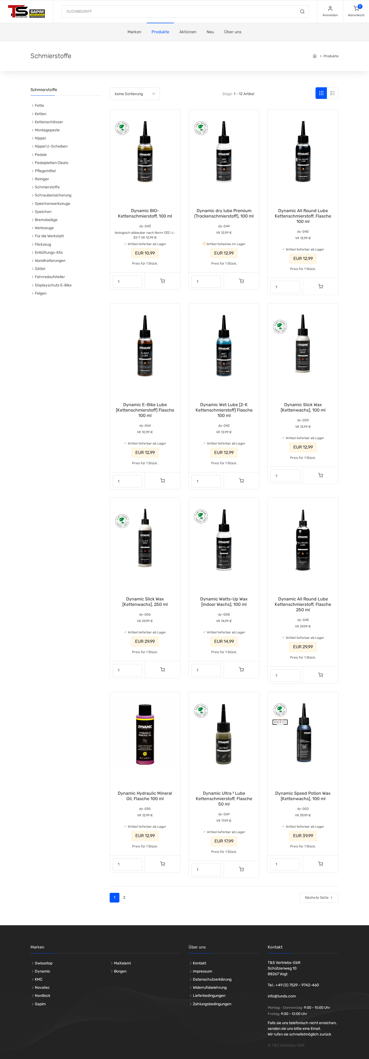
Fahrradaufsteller (50, 277)
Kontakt (199, 963)
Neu (210, 31)
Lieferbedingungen (209, 995)
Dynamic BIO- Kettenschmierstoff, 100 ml (145, 213)
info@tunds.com (282, 996)
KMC (38, 979)
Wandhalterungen (50, 260)
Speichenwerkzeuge (52, 203)
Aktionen (187, 31)
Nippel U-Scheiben (51, 146)
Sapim (40, 1004)
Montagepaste (47, 130)
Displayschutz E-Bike (53, 285)
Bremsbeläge (46, 220)
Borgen (120, 971)
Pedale (41, 154)
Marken (134, 31)
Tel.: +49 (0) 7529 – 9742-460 (293, 985)
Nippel (40, 138)
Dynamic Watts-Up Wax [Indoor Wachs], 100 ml (224, 601)
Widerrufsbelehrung (210, 987)
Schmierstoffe (47, 187)
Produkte (160, 31)
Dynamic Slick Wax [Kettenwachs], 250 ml (145, 601)
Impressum (202, 971)
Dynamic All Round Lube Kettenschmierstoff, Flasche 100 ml (303, 216)
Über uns (232, 31)
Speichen (43, 211)
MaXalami (122, 963)
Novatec (42, 987)
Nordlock (42, 995)
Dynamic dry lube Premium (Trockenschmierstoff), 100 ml (224, 213)
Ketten (40, 114)
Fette (39, 105)
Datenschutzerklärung (212, 979)
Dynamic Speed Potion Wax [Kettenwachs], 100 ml (303, 796)
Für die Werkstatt (49, 236)
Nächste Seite (317, 898)
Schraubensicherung (53, 195)
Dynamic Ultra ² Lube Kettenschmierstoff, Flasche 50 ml (224, 799)
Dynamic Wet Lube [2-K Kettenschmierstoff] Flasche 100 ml (224, 410)
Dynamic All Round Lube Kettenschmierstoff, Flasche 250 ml (303, 604)
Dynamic (42, 971)
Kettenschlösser (49, 122)
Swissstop (43, 963)
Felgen (40, 293)
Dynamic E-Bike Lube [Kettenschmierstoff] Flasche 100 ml (145, 410)
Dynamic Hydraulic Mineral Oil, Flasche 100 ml (145, 796)
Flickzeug (43, 244)
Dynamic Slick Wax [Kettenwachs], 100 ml (303, 407)
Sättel (40, 268)
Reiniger (42, 179)
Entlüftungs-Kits (49, 252)
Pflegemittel (45, 171)
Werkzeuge (44, 228)
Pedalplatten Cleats (51, 163)
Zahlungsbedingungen (212, 1004)
